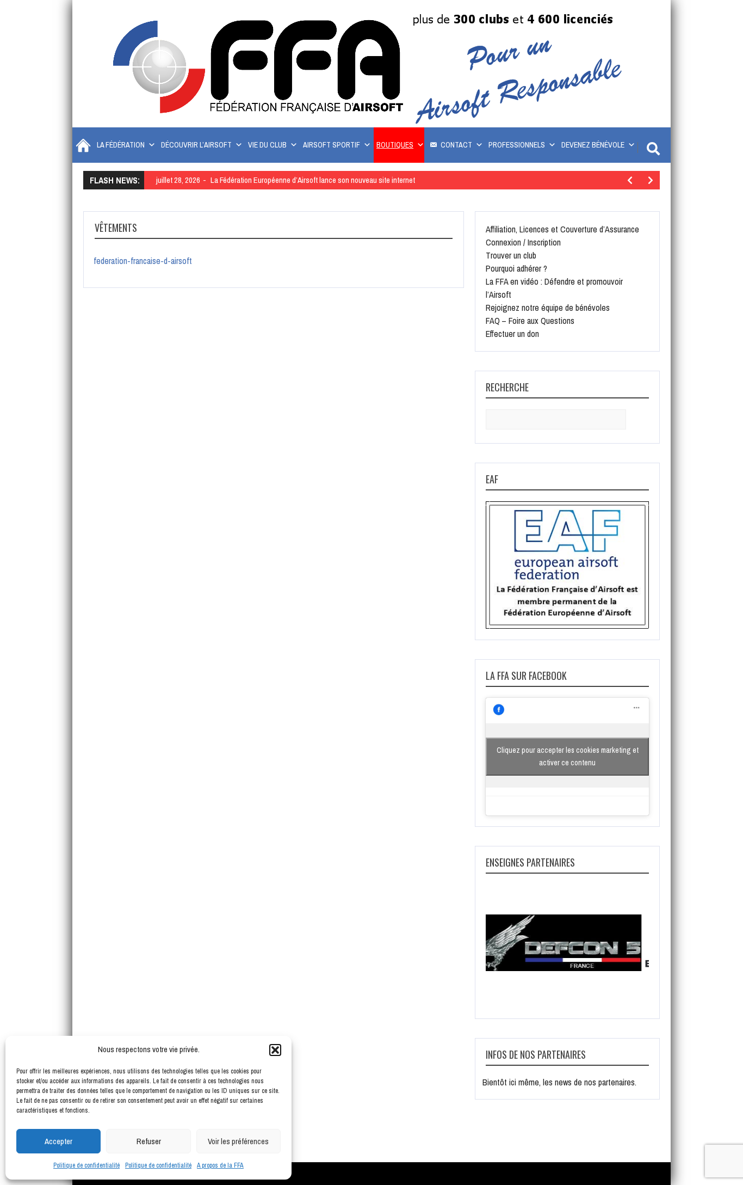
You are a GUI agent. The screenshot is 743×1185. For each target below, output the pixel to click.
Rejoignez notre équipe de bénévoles (548, 308)
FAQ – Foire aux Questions (530, 321)
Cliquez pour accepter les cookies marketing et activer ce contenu (568, 756)
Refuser (149, 1141)
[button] (275, 1050)
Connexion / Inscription (523, 242)
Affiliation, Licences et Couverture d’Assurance (562, 229)
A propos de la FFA (220, 1165)
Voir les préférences (238, 1141)
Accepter (58, 1141)
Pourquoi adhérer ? (516, 268)
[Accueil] (81, 145)
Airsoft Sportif (331, 145)
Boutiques (394, 145)
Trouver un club (511, 255)
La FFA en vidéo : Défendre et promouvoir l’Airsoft (554, 287)
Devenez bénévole (592, 145)
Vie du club (267, 145)
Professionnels (516, 145)
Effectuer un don (512, 334)
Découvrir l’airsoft (196, 145)
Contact (456, 145)
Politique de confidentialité (86, 1165)
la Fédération (121, 145)
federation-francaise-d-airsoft (143, 261)
